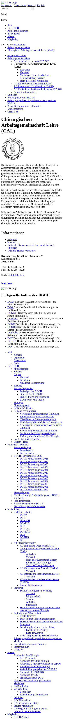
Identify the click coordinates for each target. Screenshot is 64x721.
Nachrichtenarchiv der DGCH (28, 503)
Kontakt (31, 5)
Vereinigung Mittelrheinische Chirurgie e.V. (41, 422)
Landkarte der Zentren (37, 630)
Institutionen (13, 33)
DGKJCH (12, 313)
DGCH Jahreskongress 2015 (34, 486)
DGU (10, 346)
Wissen (10, 36)
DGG (10, 307)
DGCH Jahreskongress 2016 (34, 484)
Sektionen (12, 94)
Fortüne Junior (21, 686)
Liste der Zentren (34, 632)
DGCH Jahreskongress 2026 (28, 456)
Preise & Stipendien (23, 388)
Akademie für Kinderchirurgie (35, 666)
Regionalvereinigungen (25, 411)
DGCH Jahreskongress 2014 (34, 489)
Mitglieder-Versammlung (32, 382)
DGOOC (12, 327)
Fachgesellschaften (16, 55)
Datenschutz (20, 5)
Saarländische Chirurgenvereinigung (38, 433)
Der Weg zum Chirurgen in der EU (31, 708)
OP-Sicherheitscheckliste (26, 703)
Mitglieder (12, 39)
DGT (10, 338)
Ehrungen (18, 402)
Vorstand (24, 72)
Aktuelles (30, 602)
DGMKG (12, 318)
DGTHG (12, 341)
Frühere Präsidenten (23, 408)
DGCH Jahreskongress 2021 (34, 470)
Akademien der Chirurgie (26, 655)
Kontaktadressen (28, 616)
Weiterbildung (20, 689)
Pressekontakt (26, 450)
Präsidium (25, 380)
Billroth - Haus (21, 441)
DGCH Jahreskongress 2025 (34, 458)
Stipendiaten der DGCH (32, 394)
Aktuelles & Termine (17, 30)
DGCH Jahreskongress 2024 (34, 461)
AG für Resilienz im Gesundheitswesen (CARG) (38, 89)
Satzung (18, 385)
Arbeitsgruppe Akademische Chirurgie (39, 635)
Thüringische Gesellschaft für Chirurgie (39, 436)
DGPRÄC (12, 332)
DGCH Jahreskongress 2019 (34, 475)
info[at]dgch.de (16, 275)
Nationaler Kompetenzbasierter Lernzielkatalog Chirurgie (35, 76)
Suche (17, 363)
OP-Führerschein (22, 700)
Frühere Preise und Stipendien (34, 397)
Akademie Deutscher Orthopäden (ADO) (40, 663)
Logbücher (25, 691)
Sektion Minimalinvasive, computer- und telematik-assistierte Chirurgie (40, 609)
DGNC (11, 324)
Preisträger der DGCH (31, 391)
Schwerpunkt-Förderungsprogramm (37, 618)
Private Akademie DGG (31, 677)
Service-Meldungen (23, 705)
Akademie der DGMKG (32, 672)
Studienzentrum (15, 109)
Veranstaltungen (21, 492)
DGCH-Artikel (21, 717)
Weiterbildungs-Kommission (34, 694)
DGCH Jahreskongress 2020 (34, 472)
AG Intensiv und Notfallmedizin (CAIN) (34, 86)
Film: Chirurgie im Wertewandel (29, 506)
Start (9, 25)
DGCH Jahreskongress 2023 (34, 464)
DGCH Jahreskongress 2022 (34, 467)
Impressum (6, 5)
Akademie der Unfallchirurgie (34, 661)
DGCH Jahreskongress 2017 (34, 481)
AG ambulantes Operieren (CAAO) (31, 61)
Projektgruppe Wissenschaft (21, 97)
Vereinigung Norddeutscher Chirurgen (38, 430)
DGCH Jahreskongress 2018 (34, 478)
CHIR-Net (12, 111)
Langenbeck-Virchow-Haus (27, 439)
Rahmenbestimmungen (25, 92)
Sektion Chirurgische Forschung (36, 590)
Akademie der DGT (30, 675)
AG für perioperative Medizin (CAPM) (33, 83)
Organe (17, 374)
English (41, 5)
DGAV (11, 301)
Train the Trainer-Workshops (34, 80)
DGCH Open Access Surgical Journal (32, 680)
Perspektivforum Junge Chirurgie (23, 106)
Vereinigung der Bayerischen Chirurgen (39, 413)
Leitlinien (18, 697)
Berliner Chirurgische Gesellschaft (37, 416)
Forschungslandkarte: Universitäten (37, 627)
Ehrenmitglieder (21, 405)
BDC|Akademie (28, 658)
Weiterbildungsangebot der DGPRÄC (38, 669)
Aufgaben (25, 69)
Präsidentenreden (22, 500)
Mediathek (19, 683)
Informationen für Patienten (27, 711)
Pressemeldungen (22, 447)
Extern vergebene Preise (32, 399)
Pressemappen (27, 453)
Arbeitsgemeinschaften (18, 47)
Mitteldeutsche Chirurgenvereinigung (38, 419)
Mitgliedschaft (21, 368)
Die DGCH (13, 28)
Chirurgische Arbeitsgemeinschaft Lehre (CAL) (30, 50)
